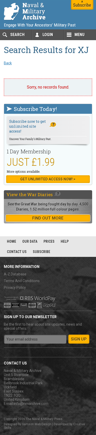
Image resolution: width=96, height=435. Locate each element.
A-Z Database (15, 274)
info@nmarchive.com (31, 404)
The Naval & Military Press (44, 419)
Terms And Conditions (22, 281)
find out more (47, 218)
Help (65, 241)
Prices (49, 241)
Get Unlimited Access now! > (48, 179)
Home (11, 241)
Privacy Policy (15, 287)
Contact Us (17, 252)
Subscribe (41, 252)
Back (8, 63)
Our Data (29, 241)
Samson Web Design (36, 424)
